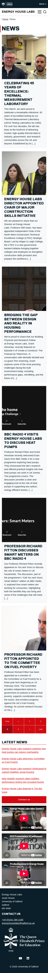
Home (5, 19)
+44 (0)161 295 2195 (12, 919)
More (41, 4)
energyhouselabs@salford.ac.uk (18, 923)
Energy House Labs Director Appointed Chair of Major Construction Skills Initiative (24, 208)
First (7, 721)
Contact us (24, 799)
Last (40, 729)
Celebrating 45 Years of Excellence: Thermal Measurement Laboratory (19, 94)
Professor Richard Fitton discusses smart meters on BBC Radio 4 (23, 553)
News (12, 19)
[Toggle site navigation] (39, 11)
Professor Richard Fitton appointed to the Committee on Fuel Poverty (23, 661)
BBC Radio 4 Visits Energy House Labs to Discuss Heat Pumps (23, 441)
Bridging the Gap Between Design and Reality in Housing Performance (21, 323)
